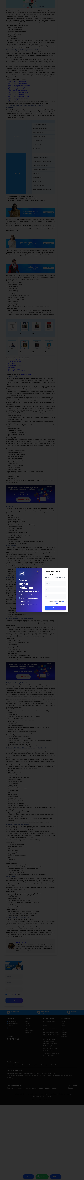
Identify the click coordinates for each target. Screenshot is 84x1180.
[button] (46, 596)
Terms (56, 601)
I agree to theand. (56, 602)
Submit (55, 608)
